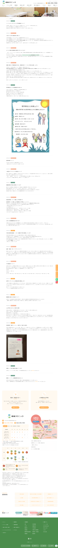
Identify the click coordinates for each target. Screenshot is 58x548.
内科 (25, 524)
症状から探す (29, 5)
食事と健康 (45, 531)
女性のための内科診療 (26, 545)
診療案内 (16, 5)
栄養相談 (26, 533)
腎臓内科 (26, 527)
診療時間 (51, 545)
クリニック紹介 (9, 5)
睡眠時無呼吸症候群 (28, 531)
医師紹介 (15, 521)
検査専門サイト (36, 545)
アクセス (44, 5)
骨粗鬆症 (26, 529)
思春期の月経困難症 (35, 529)
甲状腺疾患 (34, 527)
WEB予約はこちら (44, 407)
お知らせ (49, 5)
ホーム (3, 5)
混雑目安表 (44, 545)
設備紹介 (36, 381)
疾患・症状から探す (6, 527)
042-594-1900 (8, 423)
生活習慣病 (34, 524)
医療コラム (55, 5)
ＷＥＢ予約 (56, 268)
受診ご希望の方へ (37, 5)
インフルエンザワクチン (7, 529)
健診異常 (34, 533)
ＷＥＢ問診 (56, 275)
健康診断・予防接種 (35, 531)
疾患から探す (22, 5)
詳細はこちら (15, 407)
